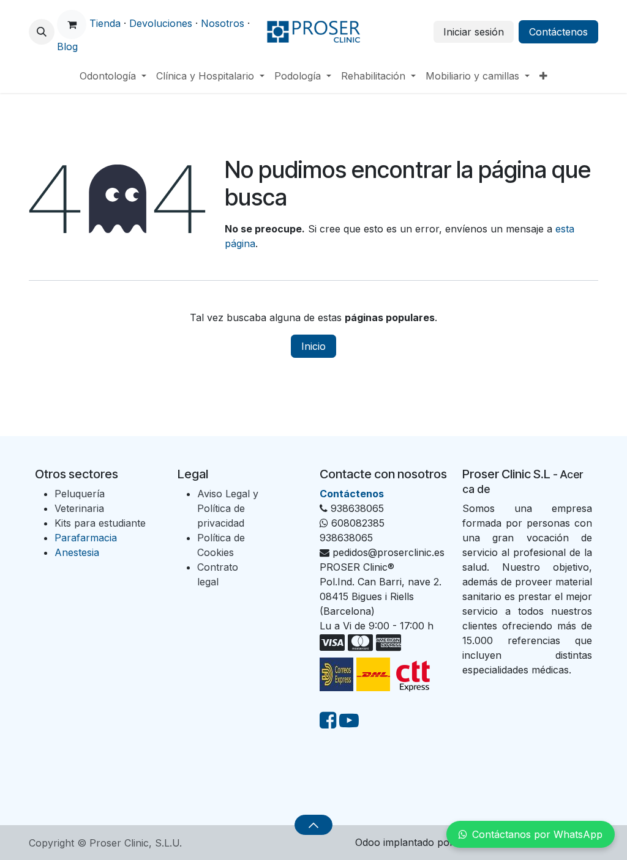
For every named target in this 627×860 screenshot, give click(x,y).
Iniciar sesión (473, 32)
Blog (67, 46)
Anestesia (76, 552)
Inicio (313, 346)
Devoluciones (160, 23)
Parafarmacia (85, 538)
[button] (41, 32)
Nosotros (222, 23)
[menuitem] (113, 76)
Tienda (105, 23)
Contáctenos (558, 32)
